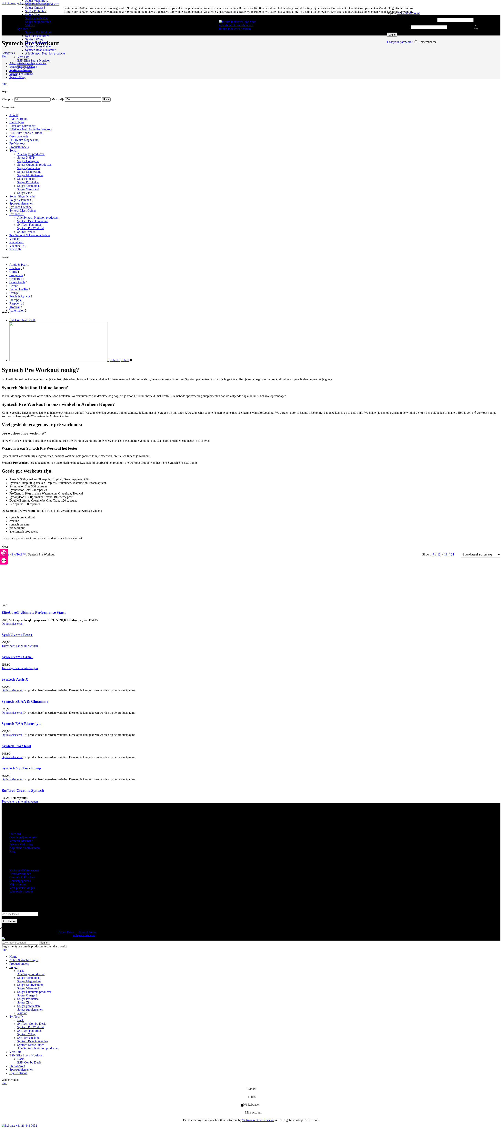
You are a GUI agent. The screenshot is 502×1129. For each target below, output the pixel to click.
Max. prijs (57, 99)
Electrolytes (16, 122)
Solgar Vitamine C (20, 200)
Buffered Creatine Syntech (23, 790)
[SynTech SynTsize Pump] (26, 760)
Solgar (13, 150)
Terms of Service (87, 931)
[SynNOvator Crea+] (27, 649)
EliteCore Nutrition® (22, 125)
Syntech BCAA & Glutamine (25, 701)
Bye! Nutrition (26, 67)
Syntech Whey (34, 39)
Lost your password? (400, 42)
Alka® (13, 115)
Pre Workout (25, 64)
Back (20, 970)
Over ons (15, 833)
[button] (20, 645)
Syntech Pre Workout (38, 32)
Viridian (30, 25)
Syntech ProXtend (16, 746)
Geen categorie (18, 136)
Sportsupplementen (21, 203)
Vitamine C (16, 242)
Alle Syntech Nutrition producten (45, 53)
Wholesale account (21, 891)
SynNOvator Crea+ (17, 657)
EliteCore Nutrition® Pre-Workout (30, 129)
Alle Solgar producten (31, 154)
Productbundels (19, 147)
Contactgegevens (20, 881)
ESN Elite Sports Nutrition (33, 60)
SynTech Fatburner (37, 35)
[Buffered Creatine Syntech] (27, 782)
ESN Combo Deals (29, 1062)
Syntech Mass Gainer (38, 46)
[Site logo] (238, 28)
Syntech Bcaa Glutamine (40, 50)
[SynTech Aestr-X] (21, 671)
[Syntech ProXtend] (21, 738)
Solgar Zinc (32, 14)
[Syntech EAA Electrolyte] (28, 716)
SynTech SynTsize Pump (21, 768)
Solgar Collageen (28, 161)
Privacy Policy (66, 931)
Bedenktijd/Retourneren (24, 870)
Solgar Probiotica (35, 11)
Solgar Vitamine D (28, 185)
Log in (392, 34)
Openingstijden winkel (23, 837)
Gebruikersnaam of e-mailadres (412, 20)
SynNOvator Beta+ (17, 635)
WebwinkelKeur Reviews (258, 1120)
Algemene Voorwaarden (24, 848)
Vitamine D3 (17, 245)
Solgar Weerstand (28, 189)
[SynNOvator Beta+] (27, 627)
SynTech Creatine (36, 43)
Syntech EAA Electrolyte (21, 724)
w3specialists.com (84, 935)
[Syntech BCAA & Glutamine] (28, 693)
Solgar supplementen (38, 21)
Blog (12, 851)
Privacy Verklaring (21, 844)
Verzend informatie (21, 841)
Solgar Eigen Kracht (22, 196)
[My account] (430, 7)
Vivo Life (23, 57)
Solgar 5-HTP (26, 157)
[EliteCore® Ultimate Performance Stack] (31, 601)
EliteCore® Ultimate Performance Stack (34, 612)
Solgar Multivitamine (30, 175)
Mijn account (17, 884)
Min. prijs (8, 99)
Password (398, 27)
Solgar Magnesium (29, 171)
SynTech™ (24, 28)
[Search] (385, 25)
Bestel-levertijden (20, 873)
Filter (106, 99)
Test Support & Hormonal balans (29, 235)
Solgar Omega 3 (35, 7)
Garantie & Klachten (22, 877)
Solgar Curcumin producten (42, 4)
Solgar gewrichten (36, 18)
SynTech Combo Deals (31, 1023)
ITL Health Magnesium (23, 140)
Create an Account (408, 13)
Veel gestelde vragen (22, 888)
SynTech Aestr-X (15, 679)
